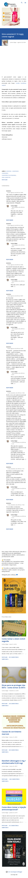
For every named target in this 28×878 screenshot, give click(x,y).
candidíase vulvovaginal (9, 175)
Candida (18, 83)
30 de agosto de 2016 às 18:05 (15, 225)
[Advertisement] (14, 62)
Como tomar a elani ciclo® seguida (13, 640)
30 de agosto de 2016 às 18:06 (15, 264)
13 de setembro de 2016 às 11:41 (15, 468)
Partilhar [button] (4, 179)
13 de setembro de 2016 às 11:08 (15, 393)
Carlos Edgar (14, 205)
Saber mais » (5, 659)
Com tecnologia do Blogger (15, 872)
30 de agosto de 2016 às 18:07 (15, 296)
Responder (9, 220)
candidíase (5, 173)
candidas (9, 171)
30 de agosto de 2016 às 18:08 (15, 348)
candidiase (15, 171)
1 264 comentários (14, 779)
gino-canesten (6, 177)
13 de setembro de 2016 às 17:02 (15, 505)
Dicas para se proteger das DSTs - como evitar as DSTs (13, 686)
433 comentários (14, 657)
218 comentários (14, 703)
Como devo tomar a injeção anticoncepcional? (14, 808)
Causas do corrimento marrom (11, 732)
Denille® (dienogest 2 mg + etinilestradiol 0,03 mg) (14, 762)
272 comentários (14, 825)
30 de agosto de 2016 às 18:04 (15, 192)
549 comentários (14, 750)
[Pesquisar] (22, 3)
